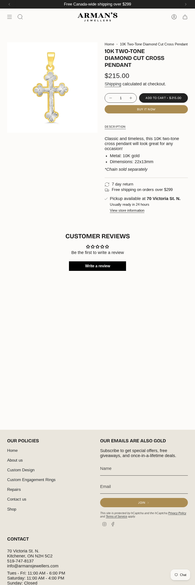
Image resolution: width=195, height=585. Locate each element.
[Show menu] (9, 16)
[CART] (185, 16)
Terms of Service (116, 516)
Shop (11, 509)
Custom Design (20, 470)
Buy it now (146, 109)
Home (109, 44)
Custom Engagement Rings (31, 480)
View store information (127, 210)
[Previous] (9, 4)
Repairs (14, 489)
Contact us (16, 499)
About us (15, 460)
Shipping (113, 84)
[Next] (186, 4)
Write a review (97, 266)
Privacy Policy (177, 513)
